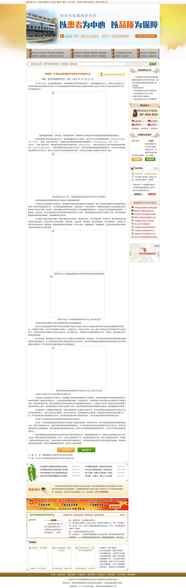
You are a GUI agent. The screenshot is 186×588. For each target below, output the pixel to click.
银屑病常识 (67, 515)
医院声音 (60, 56)
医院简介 (61, 575)
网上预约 (153, 121)
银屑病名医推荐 (144, 135)
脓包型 (123, 53)
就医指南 (71, 575)
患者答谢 (152, 53)
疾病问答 (152, 56)
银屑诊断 (102, 53)
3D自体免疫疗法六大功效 (143, 93)
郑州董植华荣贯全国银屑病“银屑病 (54, 470)
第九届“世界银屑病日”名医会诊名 (98, 470)
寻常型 (118, 53)
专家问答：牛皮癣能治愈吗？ (84, 520)
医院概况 (64, 64)
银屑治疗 (94, 56)
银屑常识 (77, 53)
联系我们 (101, 575)
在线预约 (137, 159)
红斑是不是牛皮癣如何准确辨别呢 (145, 214)
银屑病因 (86, 53)
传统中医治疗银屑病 (141, 96)
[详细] (151, 155)
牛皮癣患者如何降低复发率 (144, 227)
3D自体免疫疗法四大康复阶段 (144, 91)
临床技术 (43, 53)
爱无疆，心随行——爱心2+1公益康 (98, 476)
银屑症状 (94, 53)
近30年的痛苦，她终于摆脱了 (111, 551)
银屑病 (73, 54)
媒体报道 (43, 56)
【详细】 (135, 86)
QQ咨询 (153, 125)
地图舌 (118, 56)
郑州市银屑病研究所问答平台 (42, 515)
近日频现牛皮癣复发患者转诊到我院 (54, 467)
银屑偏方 (102, 56)
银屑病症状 (88, 515)
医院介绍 (35, 53)
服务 (139, 54)
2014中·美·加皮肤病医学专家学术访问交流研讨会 (54, 458)
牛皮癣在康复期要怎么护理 (83, 532)
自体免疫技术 (138, 88)
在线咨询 (137, 121)
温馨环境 (51, 56)
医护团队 (35, 56)
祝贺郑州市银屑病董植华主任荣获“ (54, 476)
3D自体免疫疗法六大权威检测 (144, 99)
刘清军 (54, 520)
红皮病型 (125, 56)
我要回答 (152, 194)
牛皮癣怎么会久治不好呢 (144, 221)
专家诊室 (144, 56)
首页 (30, 54)
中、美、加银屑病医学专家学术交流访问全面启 (53, 455)
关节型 (129, 53)
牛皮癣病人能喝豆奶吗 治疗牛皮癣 (145, 230)
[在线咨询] (67, 452)
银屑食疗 (77, 56)
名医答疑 (139, 168)
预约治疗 (144, 53)
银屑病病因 (78, 515)
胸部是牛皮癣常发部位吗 (144, 211)
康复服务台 (145, 105)
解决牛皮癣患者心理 (141, 190)
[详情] (58, 532)
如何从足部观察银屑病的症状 (145, 237)
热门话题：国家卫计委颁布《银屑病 (99, 473)
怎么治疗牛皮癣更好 (142, 224)
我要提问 (138, 194)
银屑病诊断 (99, 515)
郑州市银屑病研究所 (51, 64)
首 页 (53, 575)
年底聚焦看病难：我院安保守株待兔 (99, 467)
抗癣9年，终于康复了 (38, 568)
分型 (113, 54)
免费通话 (137, 125)
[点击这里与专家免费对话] (112, 74)
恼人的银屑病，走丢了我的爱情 (112, 564)
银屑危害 (86, 56)
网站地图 (131, 575)
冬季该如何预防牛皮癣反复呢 (145, 208)
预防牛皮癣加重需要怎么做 (144, 217)
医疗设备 (51, 53)
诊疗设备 (121, 575)
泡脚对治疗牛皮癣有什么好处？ (145, 234)
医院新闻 (60, 53)
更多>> (123, 515)
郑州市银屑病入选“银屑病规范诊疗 (54, 473)
